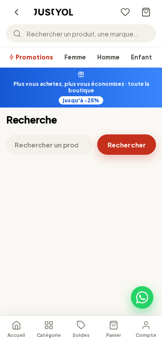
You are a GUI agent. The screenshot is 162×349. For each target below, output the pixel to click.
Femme (75, 57)
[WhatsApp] (142, 297)
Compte (146, 335)
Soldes (81, 335)
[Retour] (16, 12)
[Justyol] (53, 12)
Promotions (34, 57)
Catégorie (49, 335)
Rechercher (127, 144)
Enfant (141, 57)
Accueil (16, 335)
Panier (113, 335)
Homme (108, 57)
